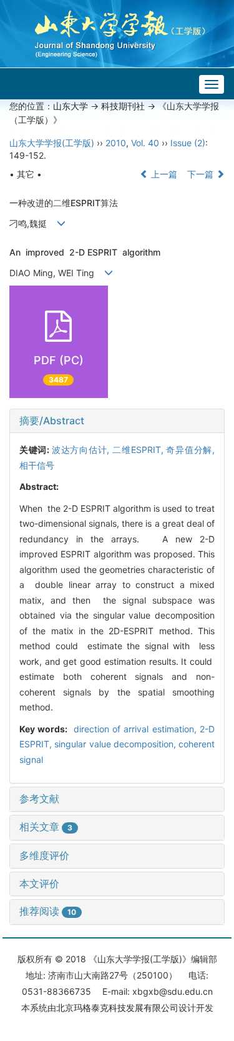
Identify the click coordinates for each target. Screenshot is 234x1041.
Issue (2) (187, 142)
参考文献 (39, 798)
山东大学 (70, 106)
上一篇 (163, 174)
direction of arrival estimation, (135, 729)
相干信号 (36, 465)
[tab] (117, 421)
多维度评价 (44, 855)
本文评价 (39, 883)
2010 (115, 142)
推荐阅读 (47, 911)
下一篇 (201, 174)
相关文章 (45, 826)
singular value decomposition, (116, 744)
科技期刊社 (123, 106)
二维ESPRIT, (139, 449)
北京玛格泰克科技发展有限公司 (117, 1007)
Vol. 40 (145, 142)
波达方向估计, (82, 449)
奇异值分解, (190, 449)
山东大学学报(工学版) (51, 142)
